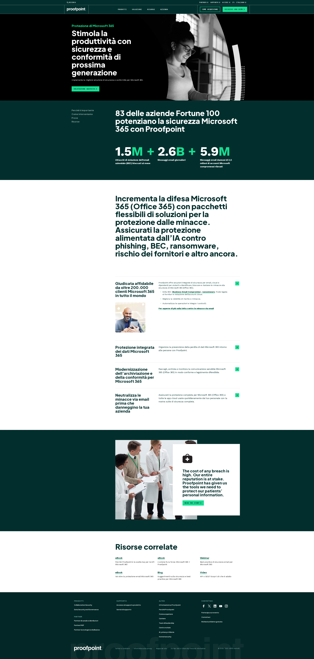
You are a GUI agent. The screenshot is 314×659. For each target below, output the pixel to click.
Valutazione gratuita (84, 89)
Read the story (192, 503)
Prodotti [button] (122, 9)
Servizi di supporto (124, 610)
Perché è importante (83, 110)
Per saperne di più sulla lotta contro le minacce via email (186, 308)
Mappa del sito (161, 648)
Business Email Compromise (186, 292)
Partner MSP (79, 625)
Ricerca (72, 2)
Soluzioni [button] (137, 9)
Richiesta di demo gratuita (211, 622)
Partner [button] (202, 2)
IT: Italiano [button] (238, 2)
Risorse (75, 121)
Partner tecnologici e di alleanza (87, 630)
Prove (75, 118)
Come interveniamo (82, 114)
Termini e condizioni (122, 648)
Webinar (204, 557)
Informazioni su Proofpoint (170, 605)
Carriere (162, 618)
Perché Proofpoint (166, 610)
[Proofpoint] (78, 9)
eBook (118, 557)
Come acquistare (166, 614)
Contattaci (205, 617)
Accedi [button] (225, 2)
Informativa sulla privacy (143, 648)
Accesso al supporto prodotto (129, 605)
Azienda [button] (164, 9)
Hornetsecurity (165, 637)
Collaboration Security (83, 605)
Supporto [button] (214, 2)
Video (203, 572)
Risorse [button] (151, 9)
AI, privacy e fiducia (166, 632)
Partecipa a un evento (210, 613)
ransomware (208, 292)
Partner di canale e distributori (86, 621)
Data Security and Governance (86, 610)
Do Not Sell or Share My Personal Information (188, 648)
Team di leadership (166, 623)
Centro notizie (165, 628)
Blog (160, 572)
